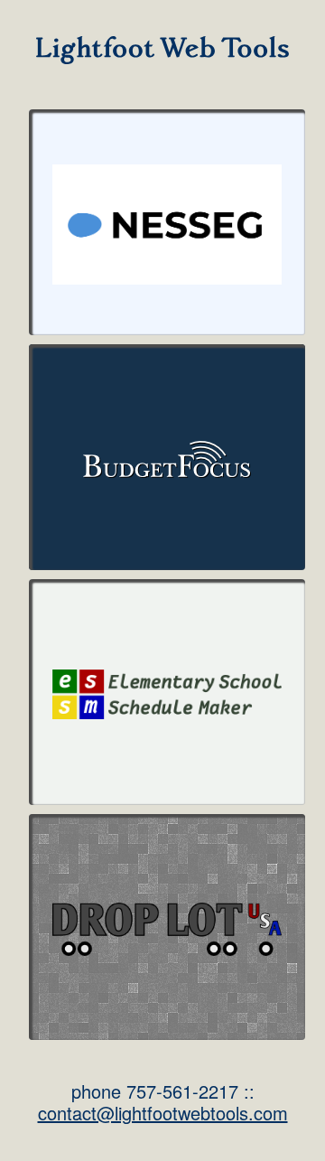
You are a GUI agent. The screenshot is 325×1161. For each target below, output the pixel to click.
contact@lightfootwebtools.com (163, 1113)
